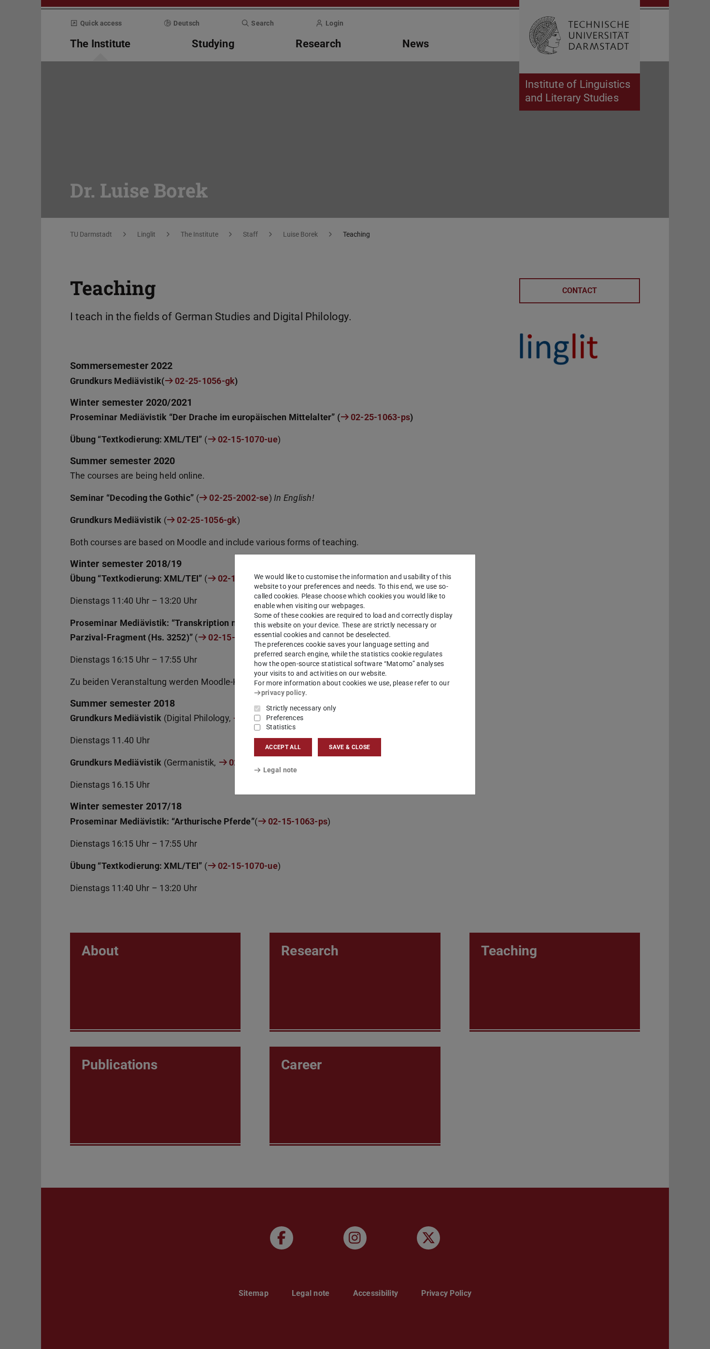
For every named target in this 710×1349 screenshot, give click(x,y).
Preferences (284, 718)
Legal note (280, 770)
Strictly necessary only (301, 708)
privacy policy (283, 692)
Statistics (281, 727)
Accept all (283, 747)
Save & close (349, 747)
